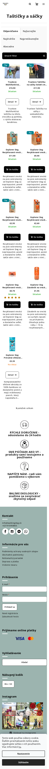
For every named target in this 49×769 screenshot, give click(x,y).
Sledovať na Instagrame (24, 733)
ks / (8, 684)
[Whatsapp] (26, 531)
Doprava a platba (10, 561)
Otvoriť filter (10, 55)
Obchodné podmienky (12, 554)
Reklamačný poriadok (12, 558)
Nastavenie (23, 753)
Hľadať (24, 662)
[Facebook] (5, 531)
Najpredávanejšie (29, 38)
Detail (11, 101)
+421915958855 (9, 525)
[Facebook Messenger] (19, 531)
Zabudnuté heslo (10, 616)
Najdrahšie (9, 38)
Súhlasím (23, 762)
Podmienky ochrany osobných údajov (20, 551)
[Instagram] (12, 531)
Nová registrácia (10, 613)
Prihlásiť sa (9, 607)
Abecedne (8, 46)
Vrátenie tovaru (9, 565)
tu (20, 746)
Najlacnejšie (29, 31)
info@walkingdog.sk (12, 523)
